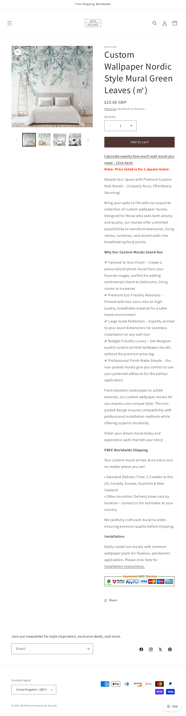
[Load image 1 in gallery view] (29, 139)
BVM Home (27, 705)
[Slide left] (16, 140)
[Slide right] (88, 140)
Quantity (110, 117)
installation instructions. (124, 566)
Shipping (110, 108)
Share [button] (113, 600)
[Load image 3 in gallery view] (59, 139)
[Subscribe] (88, 649)
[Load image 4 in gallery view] (75, 139)
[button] (10, 23)
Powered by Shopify (45, 705)
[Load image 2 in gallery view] (44, 139)
